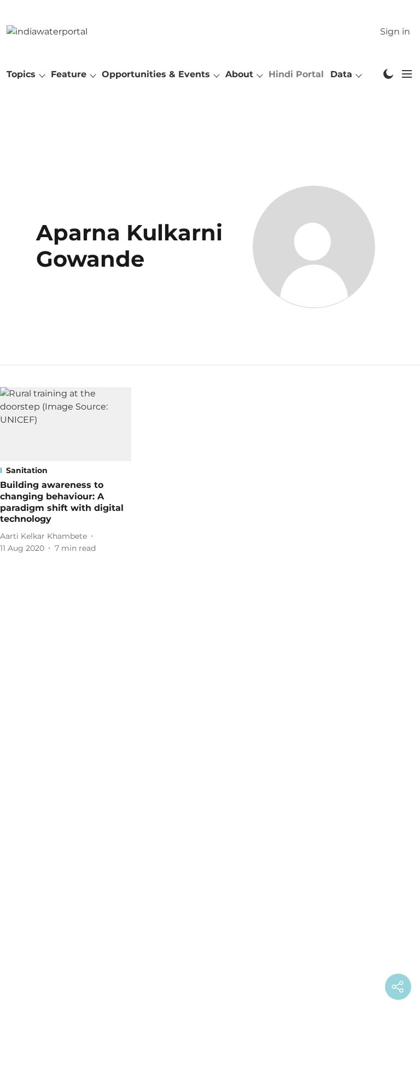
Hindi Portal (296, 74)
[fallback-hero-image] (65, 424)
